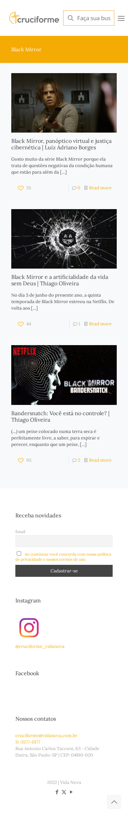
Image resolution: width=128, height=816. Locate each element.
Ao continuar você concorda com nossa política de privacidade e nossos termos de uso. (63, 557)
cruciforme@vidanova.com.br (46, 735)
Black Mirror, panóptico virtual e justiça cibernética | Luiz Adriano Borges (61, 144)
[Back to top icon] (114, 802)
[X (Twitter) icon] (64, 792)
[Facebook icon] (56, 792)
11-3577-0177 (27, 742)
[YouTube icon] (71, 792)
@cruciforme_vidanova (40, 646)
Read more (100, 188)
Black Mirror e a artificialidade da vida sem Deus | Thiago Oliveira (59, 280)
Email (20, 531)
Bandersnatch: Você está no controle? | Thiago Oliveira (60, 416)
